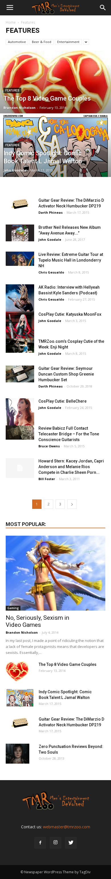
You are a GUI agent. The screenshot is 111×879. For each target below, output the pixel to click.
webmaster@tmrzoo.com (66, 826)
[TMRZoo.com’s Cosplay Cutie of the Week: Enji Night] (20, 345)
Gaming (13, 608)
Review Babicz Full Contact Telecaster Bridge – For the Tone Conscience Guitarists (68, 434)
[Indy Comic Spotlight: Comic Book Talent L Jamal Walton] (55, 150)
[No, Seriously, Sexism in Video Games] (55, 573)
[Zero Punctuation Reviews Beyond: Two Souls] (17, 754)
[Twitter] (71, 843)
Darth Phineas (50, 212)
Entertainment (68, 42)
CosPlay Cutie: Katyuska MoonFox (69, 314)
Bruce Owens (49, 446)
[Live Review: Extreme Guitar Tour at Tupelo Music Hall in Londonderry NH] (20, 259)
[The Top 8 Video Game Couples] (55, 99)
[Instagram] (55, 843)
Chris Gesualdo (51, 272)
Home (11, 22)
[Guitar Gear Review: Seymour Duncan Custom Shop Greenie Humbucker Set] (20, 374)
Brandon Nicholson (19, 107)
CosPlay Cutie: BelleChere (62, 401)
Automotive (17, 42)
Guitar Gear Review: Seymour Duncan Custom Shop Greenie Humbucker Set (66, 374)
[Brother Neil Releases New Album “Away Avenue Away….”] (20, 233)
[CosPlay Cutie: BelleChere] (20, 413)
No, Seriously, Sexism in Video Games (37, 621)
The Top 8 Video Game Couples (67, 664)
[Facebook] (40, 843)
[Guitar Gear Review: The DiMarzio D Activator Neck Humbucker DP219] (20, 204)
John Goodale (14, 170)
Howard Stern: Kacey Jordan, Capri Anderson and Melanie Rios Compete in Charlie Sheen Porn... (71, 467)
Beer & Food (41, 42)
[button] (103, 7)
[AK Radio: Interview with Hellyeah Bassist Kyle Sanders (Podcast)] (20, 297)
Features (12, 90)
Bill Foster (46, 479)
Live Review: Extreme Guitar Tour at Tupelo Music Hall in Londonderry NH (70, 260)
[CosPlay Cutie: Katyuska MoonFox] (20, 325)
